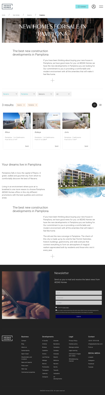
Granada (56, 354)
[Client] (92, 7)
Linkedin (90, 357)
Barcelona (56, 344)
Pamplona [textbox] (24, 94)
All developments (57, 378)
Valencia (44, 373)
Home (3, 15)
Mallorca (56, 360)
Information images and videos (75, 355)
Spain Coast (25, 354)
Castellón (45, 350)
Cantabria (56, 347)
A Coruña (45, 340)
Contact (23, 340)
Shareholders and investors (26, 358)
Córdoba (56, 350)
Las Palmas (45, 357)
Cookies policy (73, 344)
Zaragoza (45, 377)
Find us (90, 347)
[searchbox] (44, 94)
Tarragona (45, 370)
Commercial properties (28, 372)
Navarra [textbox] (6, 94)
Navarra (29, 15)
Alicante (55, 340)
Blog (22, 344)
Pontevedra (45, 367)
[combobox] (10, 94)
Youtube (90, 367)
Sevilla (55, 367)
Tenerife (55, 370)
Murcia (44, 363)
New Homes (16, 15)
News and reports (26, 362)
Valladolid (56, 373)
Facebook (91, 364)
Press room (24, 365)
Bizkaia (44, 347)
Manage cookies (74, 347)
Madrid (55, 357)
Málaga (44, 360)
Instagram (91, 360)
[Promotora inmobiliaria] (7, 6)
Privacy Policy (73, 340)
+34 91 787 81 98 (93, 340)
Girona (44, 354)
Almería (44, 344)
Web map (24, 369)
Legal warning (73, 350)
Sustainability (25, 350)
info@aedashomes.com (95, 344)
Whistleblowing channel (73, 360)
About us (24, 347)
